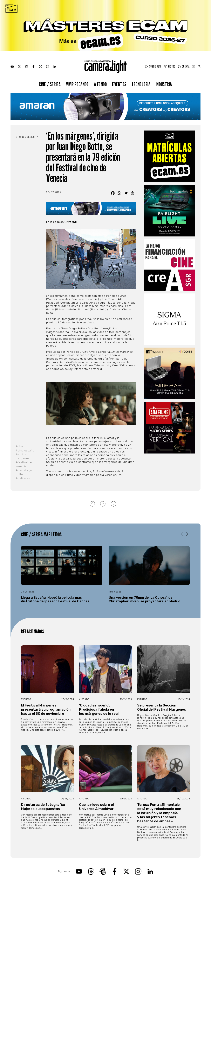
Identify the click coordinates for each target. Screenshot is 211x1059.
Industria (164, 84)
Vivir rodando (77, 84)
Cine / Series (50, 84)
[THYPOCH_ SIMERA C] (169, 373)
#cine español (25, 450)
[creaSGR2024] (169, 265)
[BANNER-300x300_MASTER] (169, 428)
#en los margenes (22, 456)
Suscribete (155, 66)
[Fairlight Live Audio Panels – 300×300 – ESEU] (169, 210)
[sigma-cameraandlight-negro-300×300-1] (169, 319)
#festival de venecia (24, 464)
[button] (187, 534)
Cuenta (185, 66)
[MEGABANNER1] (105, 25)
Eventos (119, 84)
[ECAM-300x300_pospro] (169, 156)
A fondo (100, 84)
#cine (20, 446)
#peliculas (23, 478)
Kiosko (171, 66)
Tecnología (140, 84)
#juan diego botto (24, 472)
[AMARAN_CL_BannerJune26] (105, 106)
